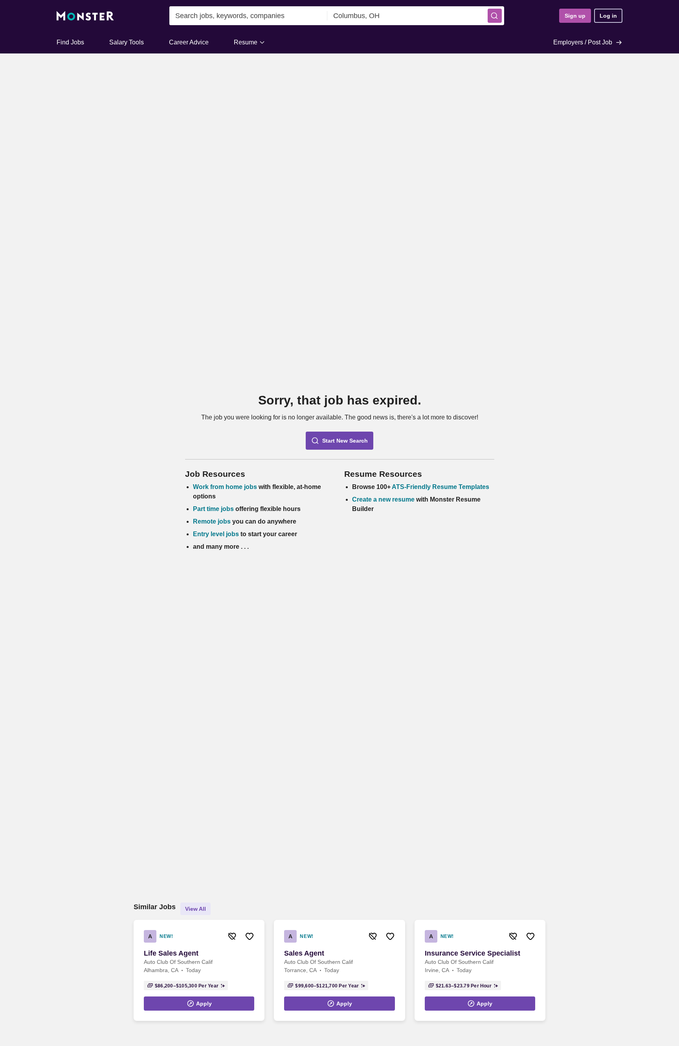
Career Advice (189, 42)
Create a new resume (384, 499)
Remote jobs (212, 521)
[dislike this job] (232, 936)
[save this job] (249, 936)
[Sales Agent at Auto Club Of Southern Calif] (339, 970)
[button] (495, 16)
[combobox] (248, 15)
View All (195, 909)
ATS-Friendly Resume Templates (440, 486)
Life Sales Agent (171, 953)
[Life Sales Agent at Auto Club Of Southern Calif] (199, 970)
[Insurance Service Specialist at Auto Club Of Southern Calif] (480, 970)
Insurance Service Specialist (472, 953)
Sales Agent (304, 953)
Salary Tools (126, 42)
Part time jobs (213, 509)
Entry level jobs (216, 534)
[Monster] (85, 16)
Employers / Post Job (582, 42)
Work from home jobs (225, 486)
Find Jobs (70, 42)
